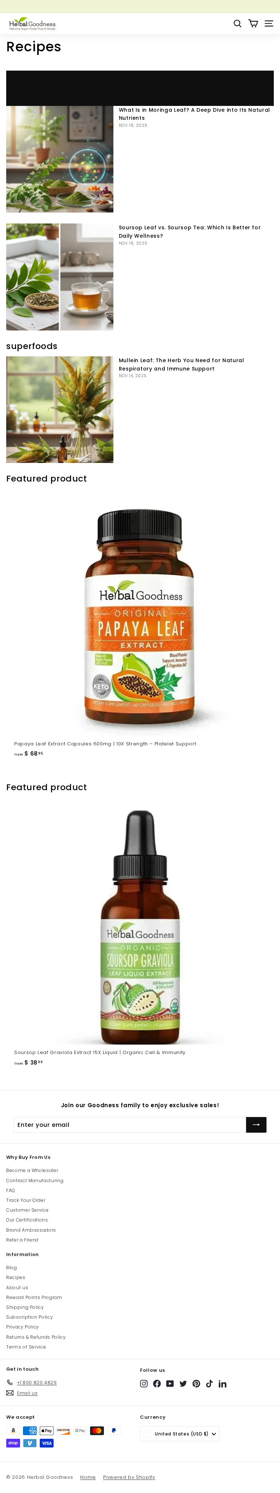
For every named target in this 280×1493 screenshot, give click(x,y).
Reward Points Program (34, 1297)
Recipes (16, 1277)
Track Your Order (25, 1200)
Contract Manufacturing (34, 1180)
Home (88, 1477)
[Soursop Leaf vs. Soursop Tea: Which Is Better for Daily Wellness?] (59, 276)
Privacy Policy (22, 1327)
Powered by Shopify (129, 1477)
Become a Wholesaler (32, 1170)
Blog (11, 1267)
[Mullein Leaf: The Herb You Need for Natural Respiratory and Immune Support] (59, 409)
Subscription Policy (29, 1317)
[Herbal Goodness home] (31, 23)
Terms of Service (26, 1347)
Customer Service (27, 1210)
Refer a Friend (22, 1240)
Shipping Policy (25, 1307)
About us (17, 1287)
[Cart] (253, 23)
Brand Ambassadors (31, 1230)
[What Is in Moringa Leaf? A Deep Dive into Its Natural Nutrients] (59, 159)
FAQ (10, 1190)
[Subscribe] (256, 1125)
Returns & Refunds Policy (36, 1337)
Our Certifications (27, 1220)
